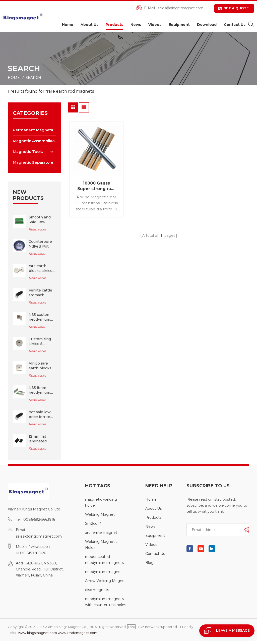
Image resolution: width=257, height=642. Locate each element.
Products (114, 24)
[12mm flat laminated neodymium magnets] (19, 440)
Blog (149, 562)
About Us (89, 24)
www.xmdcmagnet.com (77, 633)
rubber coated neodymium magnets (104, 559)
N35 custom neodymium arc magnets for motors (40, 317)
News (136, 24)
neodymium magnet (103, 571)
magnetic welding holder (101, 502)
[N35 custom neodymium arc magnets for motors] (19, 318)
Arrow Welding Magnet (105, 580)
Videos (154, 24)
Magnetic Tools (28, 151)
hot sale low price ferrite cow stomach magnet (41, 414)
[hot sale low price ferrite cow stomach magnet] (19, 416)
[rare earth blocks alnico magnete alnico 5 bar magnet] (19, 270)
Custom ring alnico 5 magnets (40, 341)
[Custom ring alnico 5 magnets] (19, 343)
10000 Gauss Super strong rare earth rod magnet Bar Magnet (96, 186)
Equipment (179, 24)
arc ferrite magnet (101, 532)
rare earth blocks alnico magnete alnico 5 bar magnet (40, 268)
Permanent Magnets (33, 130)
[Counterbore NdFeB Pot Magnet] (19, 245)
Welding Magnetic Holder (101, 544)
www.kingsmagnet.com (37, 633)
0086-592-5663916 (39, 519)
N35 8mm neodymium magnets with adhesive (41, 390)
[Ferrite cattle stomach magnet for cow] (19, 294)
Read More (37, 229)
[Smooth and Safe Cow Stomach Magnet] (19, 221)
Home (67, 24)
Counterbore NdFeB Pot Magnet (40, 244)
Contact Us (234, 24)
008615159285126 (31, 553)
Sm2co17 (93, 523)
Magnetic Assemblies (33, 140)
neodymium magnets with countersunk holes (105, 602)
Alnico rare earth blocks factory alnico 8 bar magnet (41, 366)
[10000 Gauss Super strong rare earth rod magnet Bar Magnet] (96, 149)
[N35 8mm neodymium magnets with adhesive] (19, 391)
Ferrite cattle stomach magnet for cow (40, 293)
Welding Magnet (100, 514)
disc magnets (97, 590)
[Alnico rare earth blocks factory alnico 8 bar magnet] (19, 367)
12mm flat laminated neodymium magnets (39, 439)
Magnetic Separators (33, 162)
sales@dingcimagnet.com (181, 8)
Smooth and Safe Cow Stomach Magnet (40, 219)
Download (207, 24)
